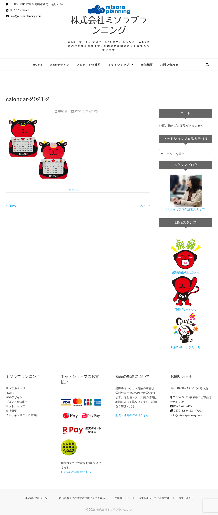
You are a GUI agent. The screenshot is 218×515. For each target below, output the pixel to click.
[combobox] (185, 152)
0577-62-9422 (19, 10)
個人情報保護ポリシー (37, 498)
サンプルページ (15, 388)
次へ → (145, 205)
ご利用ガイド (121, 498)
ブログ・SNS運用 (89, 64)
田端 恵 (62, 111)
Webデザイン (60, 64)
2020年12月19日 (86, 111)
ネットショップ (119, 64)
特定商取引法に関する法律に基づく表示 (82, 498)
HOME (38, 64)
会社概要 (147, 64)
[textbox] (185, 153)
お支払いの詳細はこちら (76, 472)
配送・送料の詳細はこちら (132, 415)
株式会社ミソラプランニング (109, 25)
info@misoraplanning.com (26, 16)
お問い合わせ (169, 64)
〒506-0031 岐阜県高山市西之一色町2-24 (36, 4)
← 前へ (11, 205)
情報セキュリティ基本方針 (22, 415)
